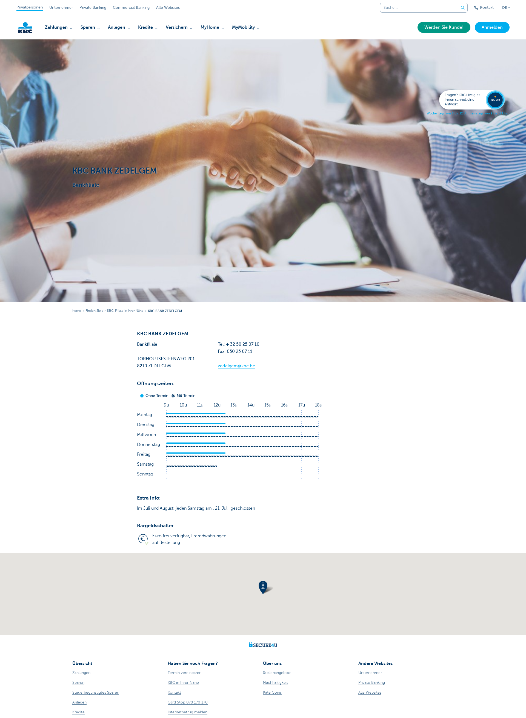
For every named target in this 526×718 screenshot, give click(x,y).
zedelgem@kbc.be (236, 366)
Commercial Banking (131, 7)
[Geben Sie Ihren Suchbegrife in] (463, 8)
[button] (263, 587)
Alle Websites (168, 7)
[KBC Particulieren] (25, 27)
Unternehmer (61, 7)
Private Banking (92, 7)
